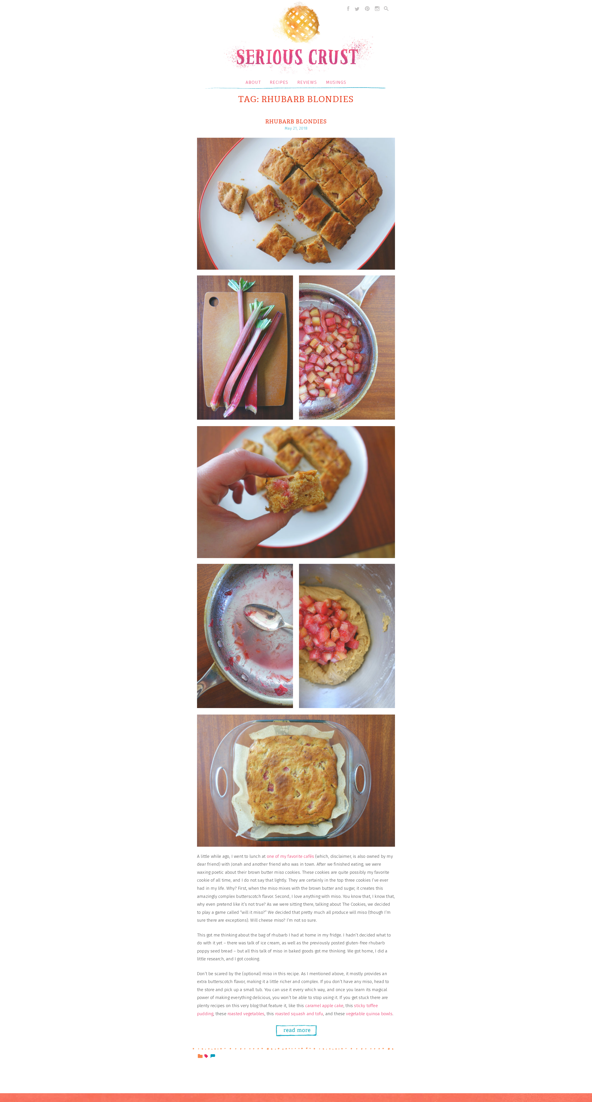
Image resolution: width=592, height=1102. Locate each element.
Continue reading (300, 1029)
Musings (336, 82)
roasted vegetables (246, 1013)
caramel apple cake (324, 1005)
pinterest (367, 8)
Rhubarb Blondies (296, 121)
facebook (347, 8)
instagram (377, 8)
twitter (357, 8)
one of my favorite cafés (290, 856)
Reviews (307, 82)
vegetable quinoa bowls (369, 1013)
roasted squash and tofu (299, 1013)
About (253, 82)
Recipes (279, 82)
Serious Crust (298, 38)
